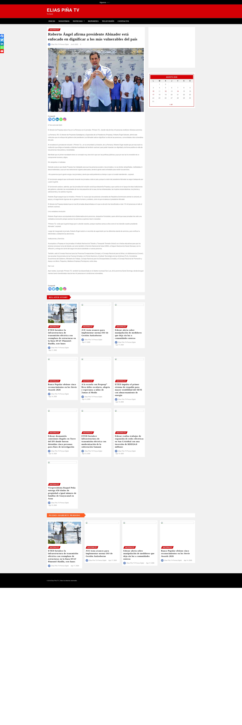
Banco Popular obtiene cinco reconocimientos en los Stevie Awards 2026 (62, 387)
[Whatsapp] (61, 119)
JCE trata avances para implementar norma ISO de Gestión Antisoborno (94, 333)
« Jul (171, 104)
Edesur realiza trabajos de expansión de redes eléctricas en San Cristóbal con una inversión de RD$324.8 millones (129, 441)
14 (178, 91)
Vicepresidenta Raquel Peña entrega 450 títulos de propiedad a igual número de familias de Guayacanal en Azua (62, 493)
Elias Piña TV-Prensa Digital (60, 44)
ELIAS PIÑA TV (63, 10)
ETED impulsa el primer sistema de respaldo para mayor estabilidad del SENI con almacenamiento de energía (128, 389)
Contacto (123, 21)
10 (153, 91)
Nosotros (64, 21)
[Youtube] (2, 51)
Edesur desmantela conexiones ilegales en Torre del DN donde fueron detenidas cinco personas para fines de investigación (62, 441)
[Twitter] (53, 119)
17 (153, 94)
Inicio (51, 21)
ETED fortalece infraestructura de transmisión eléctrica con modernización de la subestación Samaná (93, 441)
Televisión (108, 21)
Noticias (78, 21)
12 (165, 91)
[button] (152, 48)
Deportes (93, 21)
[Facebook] (50, 119)
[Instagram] (64, 119)
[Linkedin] (57, 119)
